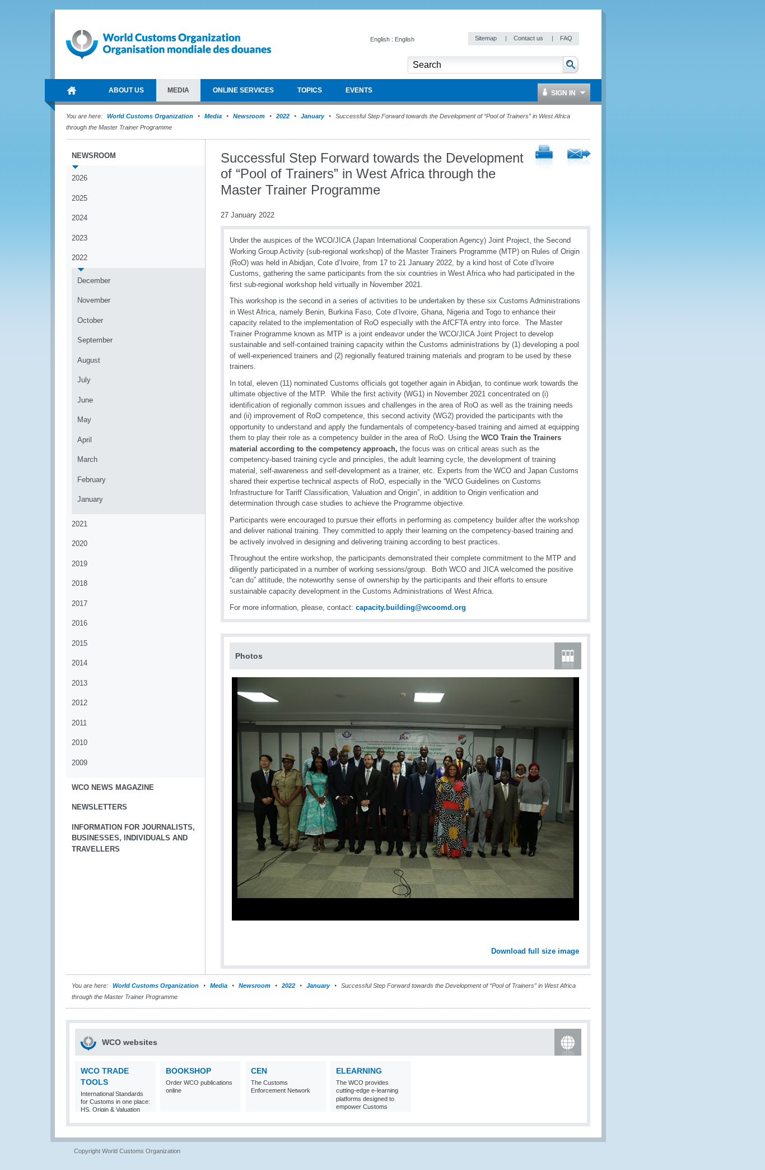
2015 (79, 643)
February (91, 479)
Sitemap (486, 38)
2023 (79, 238)
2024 (79, 218)
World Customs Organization (151, 116)
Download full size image (535, 951)
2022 (283, 116)
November (93, 300)
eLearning (359, 1070)
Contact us (529, 38)
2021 (79, 524)
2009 (79, 763)
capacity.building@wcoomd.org (411, 607)
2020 (79, 543)
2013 (79, 683)
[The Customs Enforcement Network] (316, 1104)
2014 (79, 663)
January (312, 116)
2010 (79, 742)
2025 (79, 198)
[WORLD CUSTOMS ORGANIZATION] (71, 90)
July (84, 380)
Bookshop (188, 1070)
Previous (241, 939)
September (95, 340)
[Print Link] (544, 158)
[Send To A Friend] (579, 159)
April (84, 440)
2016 (79, 623)
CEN (259, 1070)
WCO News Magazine (113, 787)
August (88, 360)
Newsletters (99, 807)
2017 (79, 603)
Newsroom (249, 116)
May (84, 419)
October (90, 320)
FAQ (566, 38)
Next (576, 939)
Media (213, 116)
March (87, 459)
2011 (79, 723)
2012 (79, 703)
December (93, 280)
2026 (79, 178)
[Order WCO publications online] (231, 1104)
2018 (79, 583)
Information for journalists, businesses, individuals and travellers (133, 838)
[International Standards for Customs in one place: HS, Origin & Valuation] (146, 1104)
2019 (79, 563)
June (85, 400)
